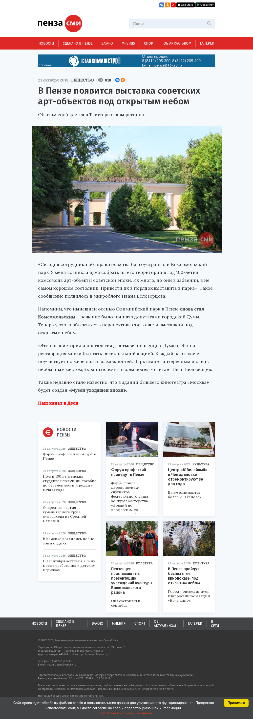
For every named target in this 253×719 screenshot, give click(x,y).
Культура (200, 464)
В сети (215, 623)
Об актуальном (177, 43)
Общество (82, 79)
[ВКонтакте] (117, 80)
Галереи (207, 43)
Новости (46, 43)
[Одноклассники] (123, 80)
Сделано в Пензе (78, 43)
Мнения (128, 43)
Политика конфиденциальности (126, 713)
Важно (107, 43)
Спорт (149, 43)
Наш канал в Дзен (58, 403)
